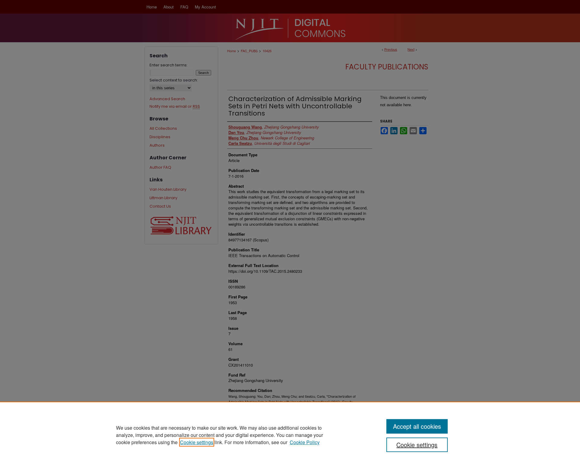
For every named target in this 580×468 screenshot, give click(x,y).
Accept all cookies (417, 426)
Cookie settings (196, 442)
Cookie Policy (305, 442)
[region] (290, 435)
